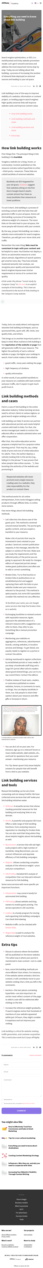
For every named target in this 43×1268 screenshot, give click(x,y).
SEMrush (9, 806)
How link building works (21, 113)
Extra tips (15, 135)
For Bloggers (28, 1247)
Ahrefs (8, 820)
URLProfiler (10, 874)
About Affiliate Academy (9, 1235)
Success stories (21, 1216)
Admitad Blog (28, 1245)
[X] (40, 86)
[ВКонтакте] (34, 86)
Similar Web (10, 927)
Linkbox (8, 913)
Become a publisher (8, 1245)
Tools (22, 1219)
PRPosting (10, 901)
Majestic (9, 862)
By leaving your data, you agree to (19, 1103)
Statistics (23, 184)
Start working (28, 1235)
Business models (21, 1203)
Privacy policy (6, 1236)
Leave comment (35, 1055)
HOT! (21, 1209)
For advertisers (21, 1213)
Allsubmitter (11, 893)
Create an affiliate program (10, 1247)
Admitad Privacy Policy (28, 1103)
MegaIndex (10, 932)
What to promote (21, 1206)
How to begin (21, 1199)
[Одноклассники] (37, 86)
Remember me (8, 1099)
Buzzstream (10, 844)
